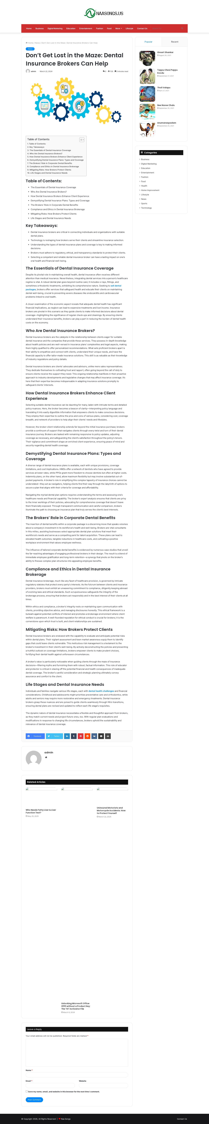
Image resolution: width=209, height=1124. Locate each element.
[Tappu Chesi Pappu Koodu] (147, 76)
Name (29, 1070)
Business (40, 28)
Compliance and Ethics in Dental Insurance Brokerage (54, 166)
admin (33, 71)
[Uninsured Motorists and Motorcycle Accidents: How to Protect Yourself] (112, 796)
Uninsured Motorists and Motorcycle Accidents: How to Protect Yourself (111, 810)
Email (29, 1081)
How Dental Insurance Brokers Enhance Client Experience (55, 157)
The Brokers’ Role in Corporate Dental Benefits (50, 163)
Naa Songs (66, 1119)
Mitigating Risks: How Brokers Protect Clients (50, 170)
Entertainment (85, 28)
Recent (174, 41)
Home (29, 28)
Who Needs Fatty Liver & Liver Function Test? (41, 811)
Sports (144, 203)
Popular (148, 41)
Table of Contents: (37, 144)
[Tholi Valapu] (147, 94)
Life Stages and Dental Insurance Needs (48, 173)
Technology (146, 208)
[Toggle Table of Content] (80, 139)
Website (82, 1081)
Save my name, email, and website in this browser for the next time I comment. (64, 1091)
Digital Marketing (55, 28)
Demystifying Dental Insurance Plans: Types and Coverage (57, 160)
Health (144, 186)
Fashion (99, 28)
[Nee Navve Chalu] (147, 111)
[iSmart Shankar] (147, 59)
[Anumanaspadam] (147, 129)
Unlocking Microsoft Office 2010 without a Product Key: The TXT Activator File (75, 1006)
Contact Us (142, 28)
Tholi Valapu (163, 87)
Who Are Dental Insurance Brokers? (46, 153)
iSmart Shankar (165, 52)
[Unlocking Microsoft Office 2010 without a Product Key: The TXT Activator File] (77, 894)
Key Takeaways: (37, 147)
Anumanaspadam (166, 122)
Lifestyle (129, 28)
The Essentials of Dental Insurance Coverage (50, 150)
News (37, 43)
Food (109, 28)
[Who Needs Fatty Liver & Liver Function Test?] (41, 797)
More (117, 28)
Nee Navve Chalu (166, 105)
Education (70, 28)
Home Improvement (150, 190)
